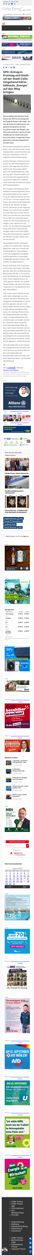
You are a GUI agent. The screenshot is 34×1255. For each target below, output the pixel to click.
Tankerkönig (10, 638)
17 (14, 878)
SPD (20, 527)
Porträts (15, 1215)
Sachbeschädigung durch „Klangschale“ (14, 492)
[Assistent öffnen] (5, 1250)
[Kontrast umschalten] (30, 1247)
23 (10, 881)
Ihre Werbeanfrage (17, 1211)
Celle (17, 64)
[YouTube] (12, 4)
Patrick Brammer (10, 527)
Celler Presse (17, 1201)
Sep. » (25, 887)
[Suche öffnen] (29, 28)
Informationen (17, 1208)
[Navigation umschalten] (3, 23)
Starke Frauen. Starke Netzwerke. (17, 473)
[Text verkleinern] (30, 1243)
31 (14, 884)
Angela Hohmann (10, 518)
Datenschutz (16, 1228)
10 (14, 876)
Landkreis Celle (25, 64)
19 (21, 878)
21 (28, 878)
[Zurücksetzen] (30, 1251)
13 (25, 876)
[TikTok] (9, 4)
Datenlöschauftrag (19, 1226)
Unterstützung (17, 1222)
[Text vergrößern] (30, 1238)
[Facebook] (4, 4)
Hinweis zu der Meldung (10, 370)
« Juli (9, 887)
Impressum (16, 1231)
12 (21, 876)
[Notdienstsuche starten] (27, 846)
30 (10, 884)
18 (17, 878)
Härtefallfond (17, 521)
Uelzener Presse (18, 1249)
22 (6, 881)
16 (10, 878)
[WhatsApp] (15, 4)
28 (28, 881)
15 (7, 878)
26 (21, 881)
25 (17, 881)
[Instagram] (6, 4)
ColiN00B (11, 368)
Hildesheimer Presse (17, 1245)
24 (14, 881)
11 (17, 876)
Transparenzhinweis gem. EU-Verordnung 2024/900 (20, 39)
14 (28, 876)
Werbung (15, 1224)
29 (6, 884)
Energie (7, 521)
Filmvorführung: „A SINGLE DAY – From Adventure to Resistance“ (16, 511)
